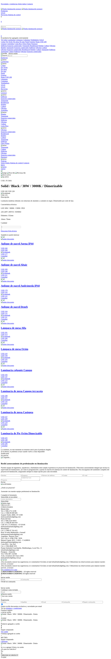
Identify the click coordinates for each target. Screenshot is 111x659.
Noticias (4, 161)
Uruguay (4, 44)
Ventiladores (34, 40)
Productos (4, 11)
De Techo (9, 42)
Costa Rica (18, 44)
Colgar (3, 42)
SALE (3, 13)
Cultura (46, 46)
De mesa (16, 42)
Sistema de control (14, 15)
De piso (22, 42)
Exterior (32, 42)
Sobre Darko (5, 163)
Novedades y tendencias (9, 4)
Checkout (4, 641)
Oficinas (52, 46)
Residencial (34, 46)
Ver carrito (4, 632)
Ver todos (4, 40)
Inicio (3, 165)
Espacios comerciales (14, 46)
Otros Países (26, 44)
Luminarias (12, 40)
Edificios (4, 46)
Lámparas (19, 40)
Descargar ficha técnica (9, 231)
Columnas (26, 40)
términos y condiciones (14, 608)
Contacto (30, 4)
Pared (27, 42)
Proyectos (4, 15)
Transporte (26, 46)
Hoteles (41, 46)
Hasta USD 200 (41, 42)
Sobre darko (22, 4)
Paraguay (34, 44)
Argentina (10, 44)
